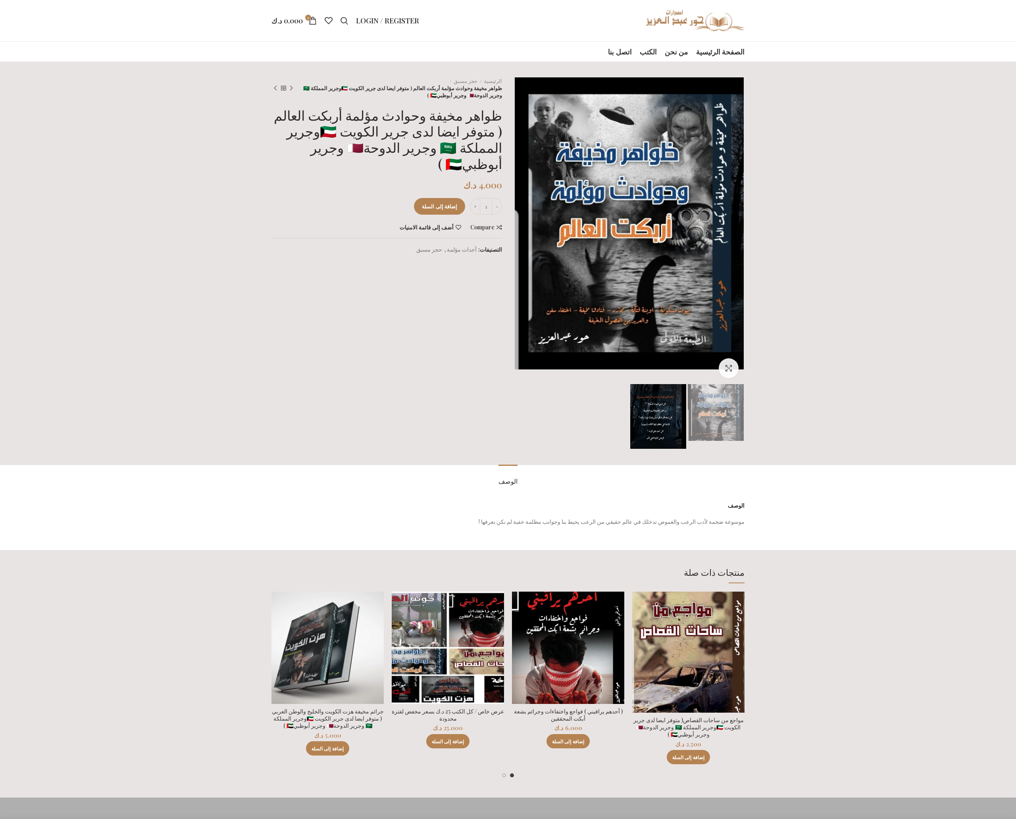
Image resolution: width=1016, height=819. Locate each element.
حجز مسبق (465, 80)
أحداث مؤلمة (462, 249)
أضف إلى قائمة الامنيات (427, 227)
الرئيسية (493, 80)
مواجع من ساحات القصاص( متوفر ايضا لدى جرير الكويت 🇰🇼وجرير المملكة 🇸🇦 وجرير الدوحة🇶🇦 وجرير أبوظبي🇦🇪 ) (688, 727)
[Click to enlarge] (729, 368)
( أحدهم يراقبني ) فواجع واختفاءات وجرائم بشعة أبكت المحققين (568, 715)
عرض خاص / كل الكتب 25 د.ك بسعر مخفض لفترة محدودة (448, 715)
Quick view (638, 622)
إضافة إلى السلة (439, 206)
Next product (275, 88)
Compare (482, 227)
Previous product (291, 88)
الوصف (508, 481)
